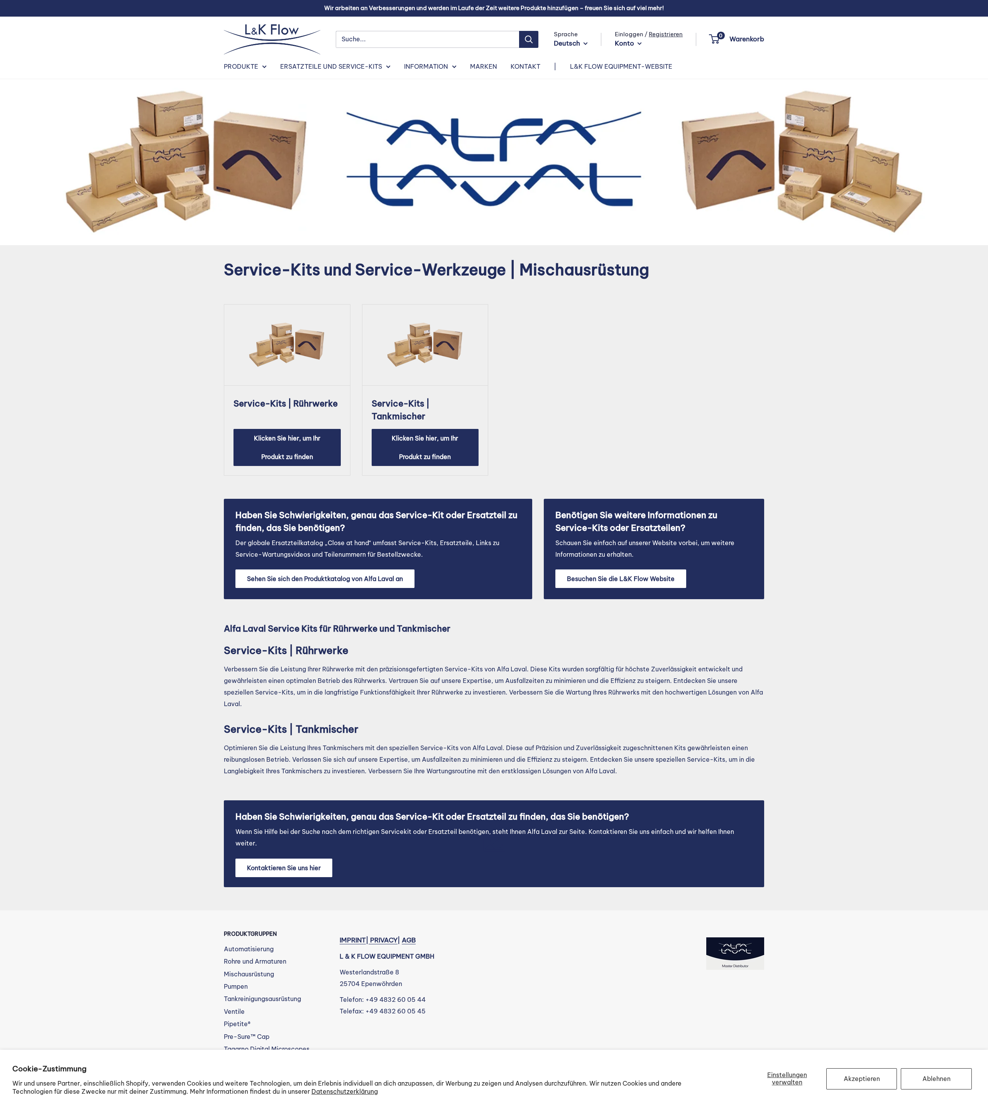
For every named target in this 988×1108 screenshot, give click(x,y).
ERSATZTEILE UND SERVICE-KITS (331, 66)
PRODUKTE (241, 66)
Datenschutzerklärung (344, 1091)
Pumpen (236, 986)
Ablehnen (936, 1079)
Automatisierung (249, 949)
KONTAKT (525, 66)
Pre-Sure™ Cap (246, 1036)
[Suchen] (528, 39)
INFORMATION (426, 66)
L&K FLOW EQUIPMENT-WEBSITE (621, 66)
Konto (625, 43)
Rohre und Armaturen (255, 961)
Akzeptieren (862, 1079)
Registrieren (666, 34)
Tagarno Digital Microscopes (267, 1049)
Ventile (234, 1011)
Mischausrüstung (249, 974)
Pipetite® (237, 1024)
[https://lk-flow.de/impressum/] (369, 940)
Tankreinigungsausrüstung (262, 999)
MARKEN (483, 66)
